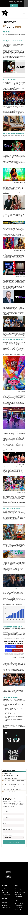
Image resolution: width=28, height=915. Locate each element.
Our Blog (4, 889)
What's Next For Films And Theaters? (13, 789)
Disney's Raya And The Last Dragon (13, 786)
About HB (4, 902)
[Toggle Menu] (24, 13)
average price (8, 163)
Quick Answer (7, 773)
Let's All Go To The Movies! (11, 778)
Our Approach (18, 890)
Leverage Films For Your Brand (12, 791)
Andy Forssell (5, 281)
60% (7, 439)
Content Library (6, 894)
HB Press (4, 905)
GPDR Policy (18, 909)
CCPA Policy (18, 907)
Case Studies (5, 904)
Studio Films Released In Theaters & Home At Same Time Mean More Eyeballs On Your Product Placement (15, 711)
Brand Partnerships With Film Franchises (13, 708)
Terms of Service (19, 904)
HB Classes (5, 890)
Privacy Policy (18, 905)
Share (18, 27)
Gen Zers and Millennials (14, 669)
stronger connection (17, 664)
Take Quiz (14, 5)
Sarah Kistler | (9, 24)
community (5, 470)
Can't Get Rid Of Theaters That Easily (13, 775)
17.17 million (13, 156)
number (17, 192)
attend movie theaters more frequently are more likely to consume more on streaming (13, 667)
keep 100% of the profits (14, 603)
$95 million (18, 344)
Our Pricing (18, 889)
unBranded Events (6, 907)
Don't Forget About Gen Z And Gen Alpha (14, 784)
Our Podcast (5, 892)
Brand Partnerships (20, 892)
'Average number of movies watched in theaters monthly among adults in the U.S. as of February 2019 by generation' (14, 497)
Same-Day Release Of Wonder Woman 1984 (14, 781)
